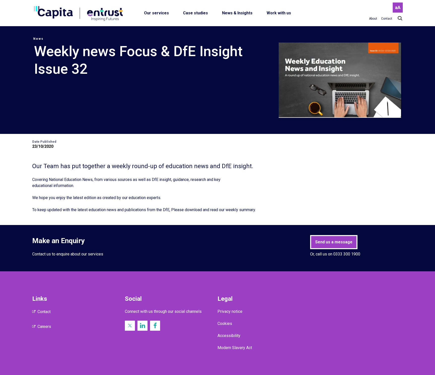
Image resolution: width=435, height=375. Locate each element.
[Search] (397, 18)
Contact (44, 311)
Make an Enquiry (58, 241)
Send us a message (333, 242)
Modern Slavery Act (235, 347)
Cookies (225, 323)
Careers (44, 326)
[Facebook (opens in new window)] (155, 326)
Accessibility (229, 335)
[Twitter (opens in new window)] (130, 326)
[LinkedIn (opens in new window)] (142, 326)
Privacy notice (230, 311)
